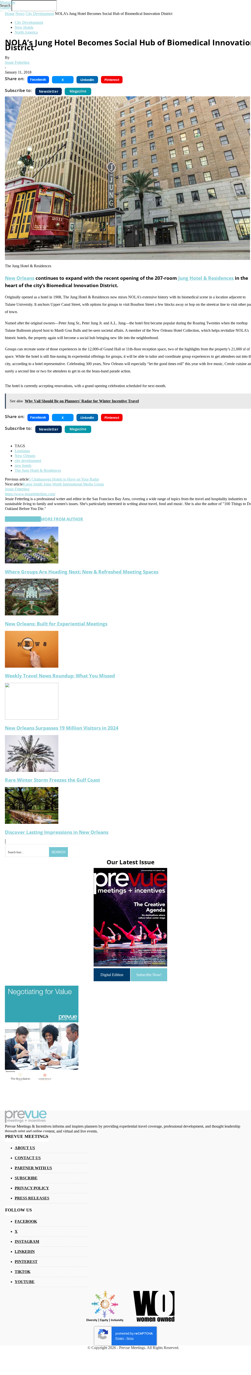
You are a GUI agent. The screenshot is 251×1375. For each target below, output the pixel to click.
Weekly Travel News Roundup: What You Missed (60, 676)
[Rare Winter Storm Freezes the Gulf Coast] (31, 770)
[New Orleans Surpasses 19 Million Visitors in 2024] (31, 718)
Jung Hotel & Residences (206, 278)
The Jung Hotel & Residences (38, 470)
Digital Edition (111, 975)
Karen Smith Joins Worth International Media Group (63, 484)
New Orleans (19, 278)
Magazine (7, 2)
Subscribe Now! (149, 975)
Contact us (28, 1158)
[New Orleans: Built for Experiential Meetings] (31, 614)
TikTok (22, 1272)
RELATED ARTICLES (23, 519)
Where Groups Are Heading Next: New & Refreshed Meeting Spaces (81, 572)
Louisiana (22, 451)
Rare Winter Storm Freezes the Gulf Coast (52, 780)
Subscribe (26, 1178)
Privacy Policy (32, 1188)
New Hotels (24, 27)
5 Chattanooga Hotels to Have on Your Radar (64, 479)
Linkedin (25, 1251)
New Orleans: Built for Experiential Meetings (56, 624)
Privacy (119, 1338)
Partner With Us (33, 1168)
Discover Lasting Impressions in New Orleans (56, 832)
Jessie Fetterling (17, 62)
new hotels (23, 465)
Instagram (27, 1241)
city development (28, 460)
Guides (5, 7)
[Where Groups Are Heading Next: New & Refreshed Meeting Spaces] (31, 562)
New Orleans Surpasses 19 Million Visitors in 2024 (61, 728)
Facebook (26, 1221)
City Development (29, 22)
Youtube (25, 1282)
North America (26, 32)
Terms (130, 1338)
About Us (25, 1148)
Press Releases (32, 1198)
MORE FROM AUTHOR (62, 519)
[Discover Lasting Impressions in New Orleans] (31, 822)
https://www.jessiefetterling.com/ (30, 494)
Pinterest (26, 1262)
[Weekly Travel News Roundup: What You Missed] (31, 666)
